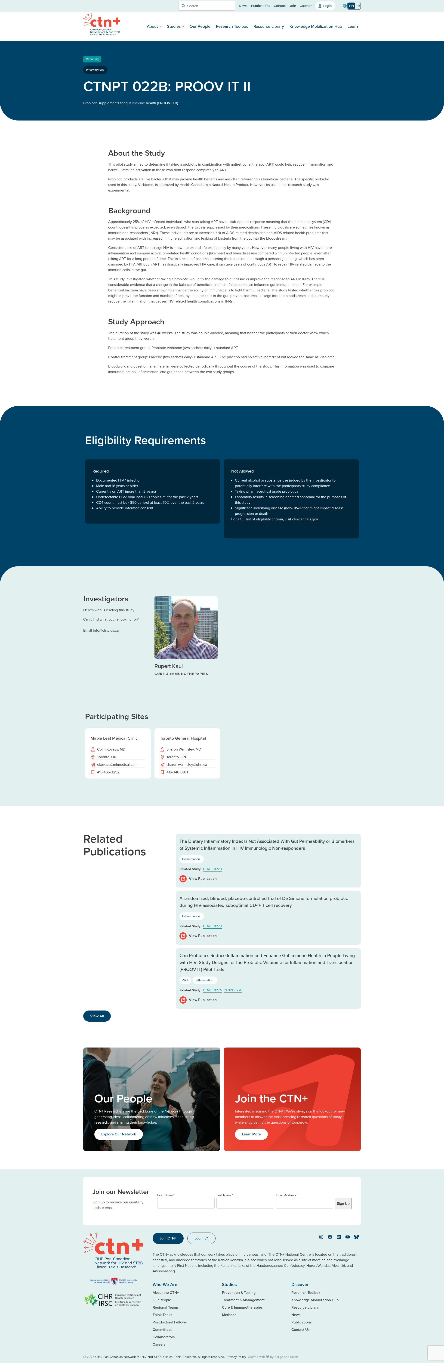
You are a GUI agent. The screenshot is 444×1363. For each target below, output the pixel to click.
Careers (159, 1344)
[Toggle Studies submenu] (183, 26)
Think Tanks (162, 1314)
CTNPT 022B (212, 869)
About (152, 26)
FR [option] (358, 6)
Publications (260, 5)
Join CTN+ (168, 1238)
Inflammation (95, 70)
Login (327, 5)
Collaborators (164, 1336)
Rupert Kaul (168, 666)
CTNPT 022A (212, 990)
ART (185, 980)
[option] (358, 6)
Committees (162, 1329)
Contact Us (300, 1329)
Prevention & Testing (239, 1292)
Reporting (92, 59)
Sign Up (343, 1203)
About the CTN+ (166, 1292)
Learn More (251, 1134)
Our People (200, 26)
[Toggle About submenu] (160, 26)
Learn (353, 26)
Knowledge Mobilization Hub (316, 26)
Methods (229, 1314)
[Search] (183, 6)
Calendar (307, 5)
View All (97, 1016)
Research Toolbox (232, 26)
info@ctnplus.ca (106, 630)
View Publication (203, 878)
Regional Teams (166, 1307)
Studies (174, 26)
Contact (280, 5)
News (243, 5)
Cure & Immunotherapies (242, 1307)
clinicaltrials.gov (305, 519)
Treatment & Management (243, 1299)
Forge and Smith (286, 1356)
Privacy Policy (236, 1356)
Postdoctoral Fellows (170, 1322)
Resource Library (268, 26)
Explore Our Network (118, 1134)
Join (293, 5)
